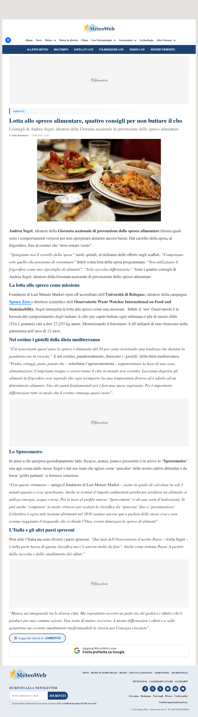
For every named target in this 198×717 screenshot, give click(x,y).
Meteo (48, 40)
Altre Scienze (164, 40)
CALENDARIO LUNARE (161, 681)
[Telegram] (168, 689)
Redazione (146, 696)
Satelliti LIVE (83, 49)
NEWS (86, 672)
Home (29, 40)
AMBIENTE (19, 111)
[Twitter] (160, 689)
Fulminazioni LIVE (111, 49)
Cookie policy (181, 696)
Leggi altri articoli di (40, 638)
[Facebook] (145, 689)
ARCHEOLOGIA (179, 672)
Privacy (168, 696)
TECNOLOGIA (140, 681)
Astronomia (125, 40)
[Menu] (8, 40)
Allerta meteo (37, 49)
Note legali (158, 696)
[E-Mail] (183, 689)
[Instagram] (153, 689)
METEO (123, 672)
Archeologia (146, 40)
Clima (84, 40)
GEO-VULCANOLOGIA (140, 672)
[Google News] (175, 689)
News (39, 40)
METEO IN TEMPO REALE (104, 672)
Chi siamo (134, 696)
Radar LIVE (137, 49)
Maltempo (61, 49)
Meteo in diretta (68, 40)
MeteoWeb (143, 709)
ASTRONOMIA (161, 672)
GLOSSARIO (181, 681)
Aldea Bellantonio (20, 135)
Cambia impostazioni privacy (173, 702)
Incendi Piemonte (163, 49)
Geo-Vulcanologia (101, 40)
